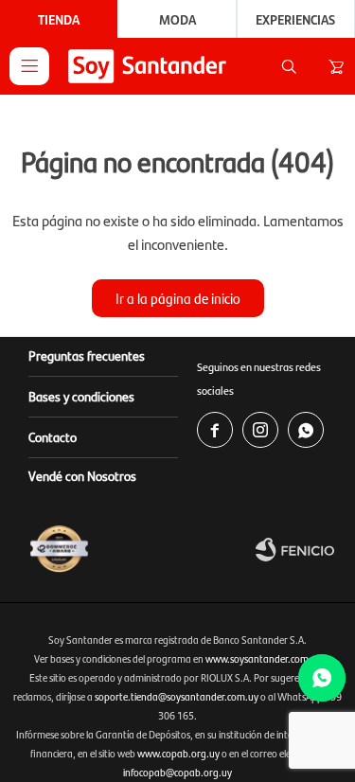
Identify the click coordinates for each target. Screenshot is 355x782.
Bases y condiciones (81, 395)
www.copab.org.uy (178, 753)
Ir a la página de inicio (177, 298)
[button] (289, 66)
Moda (177, 18)
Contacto (52, 436)
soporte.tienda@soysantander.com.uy (176, 696)
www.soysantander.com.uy (263, 658)
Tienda (59, 18)
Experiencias (295, 18)
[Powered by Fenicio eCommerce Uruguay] (301, 549)
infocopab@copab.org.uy (177, 772)
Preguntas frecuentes (86, 355)
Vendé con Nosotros (82, 475)
